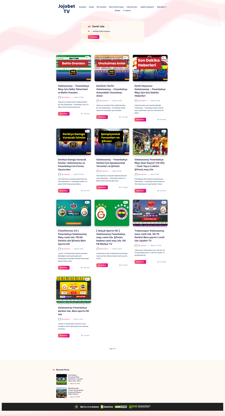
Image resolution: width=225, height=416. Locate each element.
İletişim (117, 11)
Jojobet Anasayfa (147, 7)
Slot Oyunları (101, 7)
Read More (65, 114)
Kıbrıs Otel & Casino (116, 7)
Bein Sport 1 (161, 7)
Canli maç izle (131, 7)
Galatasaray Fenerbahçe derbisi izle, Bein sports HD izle (73, 311)
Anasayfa (82, 7)
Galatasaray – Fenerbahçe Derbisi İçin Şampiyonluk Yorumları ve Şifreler (111, 163)
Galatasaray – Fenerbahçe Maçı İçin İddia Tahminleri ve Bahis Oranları (73, 89)
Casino (91, 7)
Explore (94, 37)
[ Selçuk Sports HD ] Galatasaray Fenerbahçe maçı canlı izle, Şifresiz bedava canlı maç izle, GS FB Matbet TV (111, 237)
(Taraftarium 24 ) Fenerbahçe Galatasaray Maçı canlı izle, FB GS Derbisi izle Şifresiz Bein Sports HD (72, 237)
